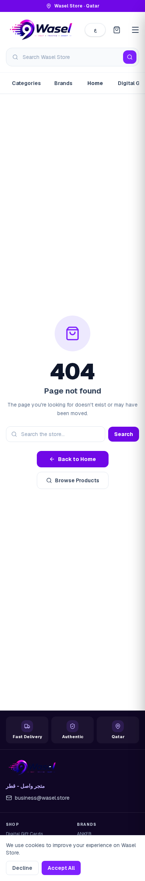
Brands (63, 83)
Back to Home (77, 459)
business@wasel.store (42, 797)
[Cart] (117, 30)
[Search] (129, 57)
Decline (22, 868)
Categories (26, 83)
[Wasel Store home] (41, 30)
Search (123, 434)
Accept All (61, 868)
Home (95, 83)
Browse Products (77, 480)
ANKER (84, 834)
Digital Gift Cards (24, 834)
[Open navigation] (135, 30)
